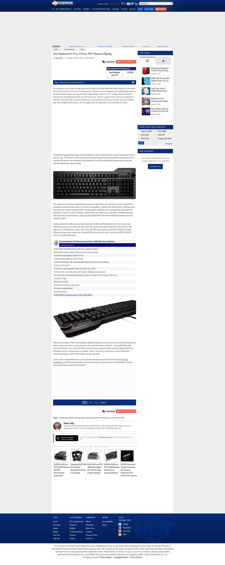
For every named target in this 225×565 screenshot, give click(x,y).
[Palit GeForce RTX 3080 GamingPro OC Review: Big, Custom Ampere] (93, 455)
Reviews (56, 525)
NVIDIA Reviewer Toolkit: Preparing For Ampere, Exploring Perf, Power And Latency (129, 470)
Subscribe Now (155, 166)
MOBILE (86, 9)
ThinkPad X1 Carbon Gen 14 (77, 46)
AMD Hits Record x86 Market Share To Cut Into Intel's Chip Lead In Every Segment (160, 79)
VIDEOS (124, 9)
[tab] (147, 61)
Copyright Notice (120, 557)
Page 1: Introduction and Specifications (69, 82)
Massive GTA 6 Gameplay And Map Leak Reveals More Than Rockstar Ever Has (159, 100)
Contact (89, 532)
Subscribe (149, 9)
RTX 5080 (162, 131)
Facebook (127, 528)
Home (55, 522)
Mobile (72, 528)
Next (103, 402)
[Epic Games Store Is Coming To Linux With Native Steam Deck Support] (146, 111)
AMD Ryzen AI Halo (128, 46)
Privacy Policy (92, 535)
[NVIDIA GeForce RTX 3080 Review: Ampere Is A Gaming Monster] (110, 455)
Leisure (72, 535)
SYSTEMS (77, 9)
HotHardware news (105, 437)
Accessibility (107, 522)
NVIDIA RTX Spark (162, 46)
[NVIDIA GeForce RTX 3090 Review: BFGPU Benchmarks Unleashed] (60, 455)
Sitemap (56, 539)
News (55, 528)
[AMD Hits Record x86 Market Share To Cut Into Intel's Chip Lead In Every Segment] (146, 81)
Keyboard (63, 418)
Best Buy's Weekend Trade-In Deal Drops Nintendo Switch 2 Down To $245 (159, 69)
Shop (140, 9)
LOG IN (100, 4)
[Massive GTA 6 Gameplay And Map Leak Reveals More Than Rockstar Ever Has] (146, 101)
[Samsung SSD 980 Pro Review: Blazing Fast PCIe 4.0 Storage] (77, 455)
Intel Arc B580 (146, 131)
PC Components (69, 49)
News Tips (90, 528)
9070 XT (161, 135)
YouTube (126, 531)
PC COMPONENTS (63, 9)
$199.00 (130, 72)
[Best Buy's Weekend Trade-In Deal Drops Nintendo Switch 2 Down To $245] (146, 71)
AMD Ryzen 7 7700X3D (105, 46)
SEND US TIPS (115, 4)
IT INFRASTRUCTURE (101, 9)
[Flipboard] (132, 4)
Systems (73, 525)
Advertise (90, 525)
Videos (72, 539)
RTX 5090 (145, 135)
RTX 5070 (145, 138)
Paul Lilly (69, 423)
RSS (125, 535)
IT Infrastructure (75, 532)
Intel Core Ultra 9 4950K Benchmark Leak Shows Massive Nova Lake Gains (160, 90)
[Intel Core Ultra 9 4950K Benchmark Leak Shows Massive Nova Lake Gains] (146, 91)
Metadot (81, 418)
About (88, 522)
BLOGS (132, 9)
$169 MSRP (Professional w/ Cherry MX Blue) (73, 295)
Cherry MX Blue (117, 418)
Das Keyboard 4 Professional (98, 418)
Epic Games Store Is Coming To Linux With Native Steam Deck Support (160, 110)
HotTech (89, 539)
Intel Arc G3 (145, 46)
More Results (169, 143)
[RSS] (136, 4)
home (56, 49)
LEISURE (115, 9)
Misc (82, 49)
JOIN (106, 4)
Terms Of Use (136, 557)
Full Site (56, 535)
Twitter (125, 524)
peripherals (72, 418)
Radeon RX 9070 (164, 138)
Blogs (55, 532)
